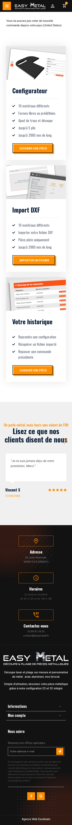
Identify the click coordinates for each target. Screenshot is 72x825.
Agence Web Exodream (36, 819)
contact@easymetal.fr (36, 635)
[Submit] (59, 751)
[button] (65, 441)
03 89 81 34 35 (36, 631)
